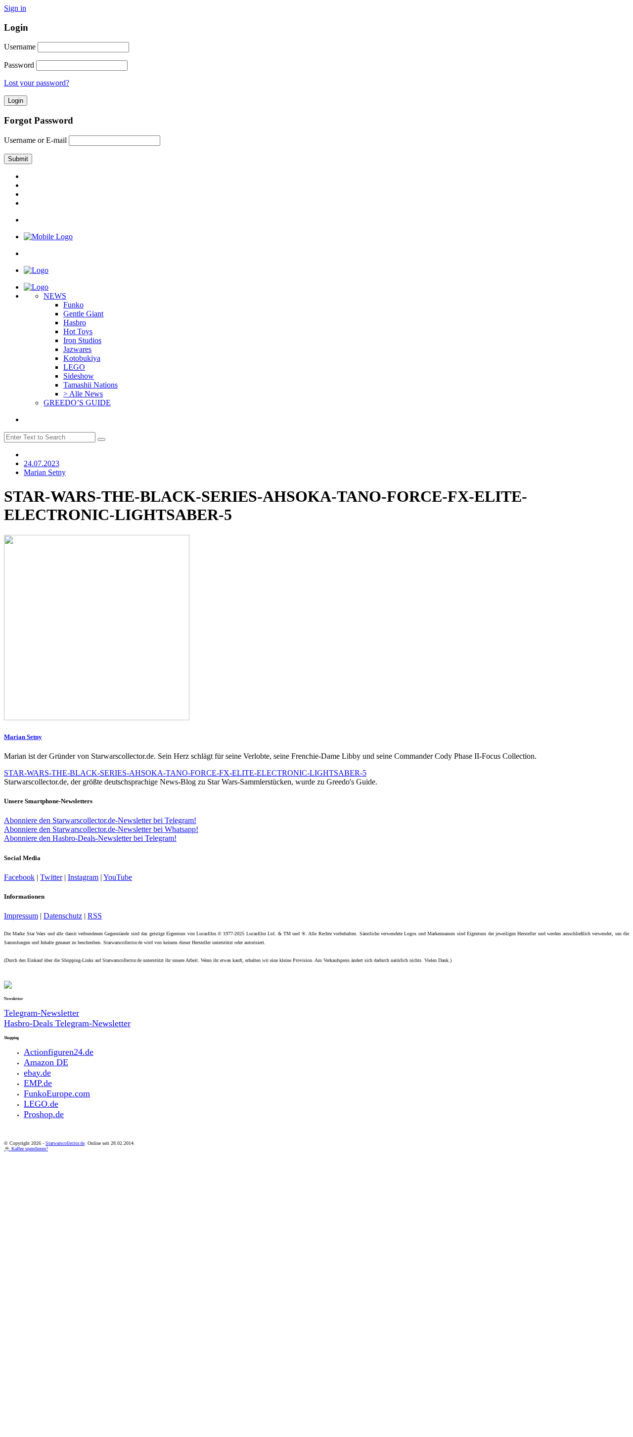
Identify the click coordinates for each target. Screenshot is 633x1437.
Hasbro (74, 322)
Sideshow (78, 376)
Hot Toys (77, 331)
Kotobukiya (81, 358)
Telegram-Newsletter (41, 1013)
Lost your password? (36, 83)
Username (20, 47)
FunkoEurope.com (57, 1093)
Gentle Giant (83, 313)
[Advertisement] (300, 1225)
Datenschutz (63, 916)
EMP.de (38, 1083)
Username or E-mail (35, 140)
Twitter (51, 877)
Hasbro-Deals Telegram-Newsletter (67, 1023)
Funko (73, 305)
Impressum (21, 916)
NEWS (55, 296)
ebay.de (37, 1073)
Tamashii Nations (90, 385)
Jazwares (77, 349)
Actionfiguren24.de (58, 1052)
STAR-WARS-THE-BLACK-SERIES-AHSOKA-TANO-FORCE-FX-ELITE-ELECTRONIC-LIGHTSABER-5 (185, 773)
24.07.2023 (41, 463)
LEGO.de (41, 1104)
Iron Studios (82, 340)
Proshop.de (44, 1114)
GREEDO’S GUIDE (77, 402)
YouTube (117, 877)
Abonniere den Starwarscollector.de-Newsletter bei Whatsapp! (101, 829)
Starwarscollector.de (65, 1143)
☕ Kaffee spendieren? (26, 1148)
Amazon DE (46, 1062)
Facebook (19, 877)
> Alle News (83, 394)
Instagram (83, 877)
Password (19, 65)
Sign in (15, 8)
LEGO (74, 367)
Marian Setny (23, 736)
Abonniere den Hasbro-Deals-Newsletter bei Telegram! (90, 838)
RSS (95, 916)
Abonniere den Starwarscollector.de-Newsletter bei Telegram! (100, 820)
